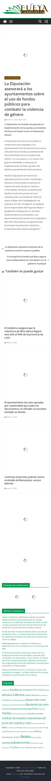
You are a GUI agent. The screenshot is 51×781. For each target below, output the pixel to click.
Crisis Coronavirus (19, 700)
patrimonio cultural (27, 731)
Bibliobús (7, 695)
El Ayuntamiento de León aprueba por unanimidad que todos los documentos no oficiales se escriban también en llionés (25, 407)
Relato (26, 736)
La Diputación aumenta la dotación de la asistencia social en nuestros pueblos (24, 249)
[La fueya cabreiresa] (5, 21)
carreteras (44, 695)
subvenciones (20, 742)
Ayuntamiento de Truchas (31, 689)
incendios (39, 713)
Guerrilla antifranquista (19, 714)
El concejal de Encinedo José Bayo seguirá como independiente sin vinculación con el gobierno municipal (26, 260)
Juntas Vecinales (37, 723)
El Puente (6, 709)
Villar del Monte (38, 748)
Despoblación (6, 705)
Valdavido (28, 747)
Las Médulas (18, 728)
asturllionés (6, 690)
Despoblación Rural (18, 705)
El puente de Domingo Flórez (24, 708)
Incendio (31, 713)
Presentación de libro (11, 737)
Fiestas (6, 713)
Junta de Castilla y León (16, 723)
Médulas (9, 732)
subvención (5, 748)
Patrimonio (16, 731)
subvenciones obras (36, 743)
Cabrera (18, 695)
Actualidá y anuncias (12, 78)
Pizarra (37, 731)
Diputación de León (37, 704)
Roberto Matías (36, 737)
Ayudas (14, 689)
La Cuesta (10, 728)
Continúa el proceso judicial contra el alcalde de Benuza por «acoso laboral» (24, 480)
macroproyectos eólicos (35, 728)
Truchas (14, 747)
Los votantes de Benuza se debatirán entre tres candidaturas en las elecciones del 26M (25, 646)
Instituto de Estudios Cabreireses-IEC (24, 718)
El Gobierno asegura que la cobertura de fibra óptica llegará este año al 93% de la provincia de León (23, 332)
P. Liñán (23, 120)
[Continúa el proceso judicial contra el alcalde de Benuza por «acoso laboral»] (25, 427)
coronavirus (7, 700)
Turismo (22, 748)
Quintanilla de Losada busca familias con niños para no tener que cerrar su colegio (24, 637)
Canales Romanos (32, 695)
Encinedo (42, 709)
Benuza (46, 690)
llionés (25, 728)
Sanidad (6, 742)
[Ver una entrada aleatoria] (46, 21)
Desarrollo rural (35, 700)
